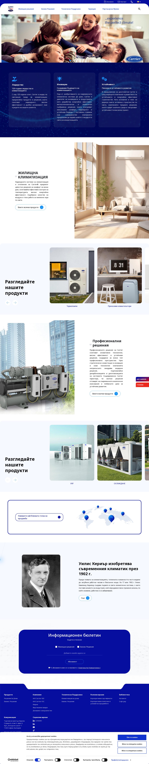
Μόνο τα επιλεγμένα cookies (132, 744)
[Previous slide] (8, 302)
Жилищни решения (26, 9)
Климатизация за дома (70, 698)
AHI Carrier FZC (38, 701)
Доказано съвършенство (42, 711)
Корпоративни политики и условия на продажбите (100, 702)
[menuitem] (138, 1)
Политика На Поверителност (89, 668)
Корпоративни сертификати (101, 698)
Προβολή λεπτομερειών (119, 760)
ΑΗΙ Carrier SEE (38, 698)
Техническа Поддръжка (70, 9)
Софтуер (122, 701)
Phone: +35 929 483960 (12, 732)
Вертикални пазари (40, 707)
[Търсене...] (139, 9)
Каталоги (122, 698)
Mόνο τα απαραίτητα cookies (132, 751)
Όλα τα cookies (132, 737)
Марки (35, 704)
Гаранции (92, 9)
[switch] (58, 760)
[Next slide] (15, 302)
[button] (74, 38)
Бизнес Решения (47, 9)
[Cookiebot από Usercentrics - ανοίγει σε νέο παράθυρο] (13, 760)
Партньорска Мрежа (110, 9)
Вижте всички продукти (28, 207)
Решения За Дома (11, 698)
